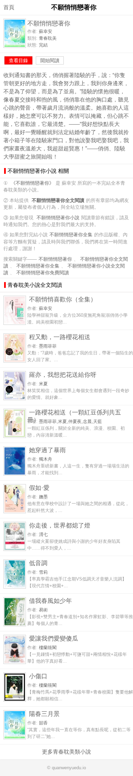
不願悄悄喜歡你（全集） (63, 299)
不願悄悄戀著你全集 (70, 234)
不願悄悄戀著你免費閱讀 (42, 272)
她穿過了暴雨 (47, 450)
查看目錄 (18, 60)
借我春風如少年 (50, 600)
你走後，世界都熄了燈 (59, 525)
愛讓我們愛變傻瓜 (53, 638)
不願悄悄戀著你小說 (57, 217)
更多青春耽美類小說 (66, 752)
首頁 (8, 7)
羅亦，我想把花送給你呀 (63, 374)
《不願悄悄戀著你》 (32, 183)
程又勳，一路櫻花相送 (59, 336)
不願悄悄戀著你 (55, 259)
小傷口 (38, 676)
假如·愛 (39, 487)
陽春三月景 (44, 713)
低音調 (38, 563)
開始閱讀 (49, 60)
